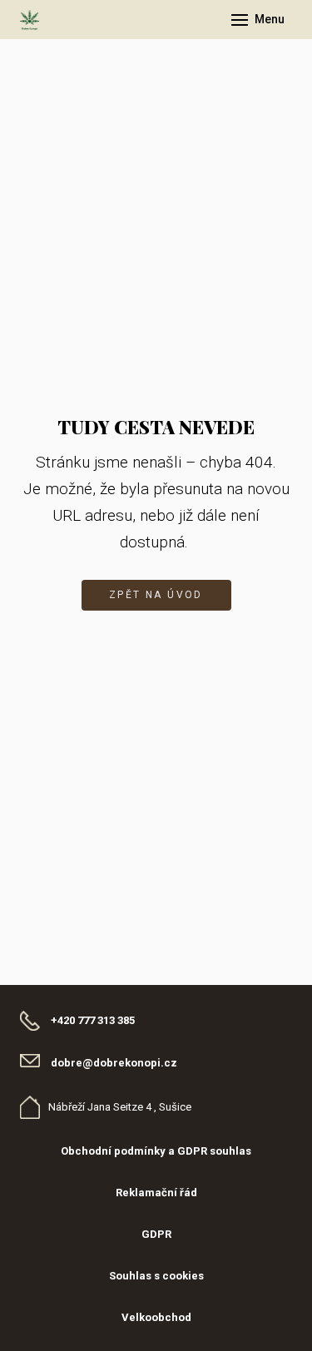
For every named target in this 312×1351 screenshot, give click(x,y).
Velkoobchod (156, 1317)
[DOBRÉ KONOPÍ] (29, 20)
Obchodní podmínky (113, 1151)
